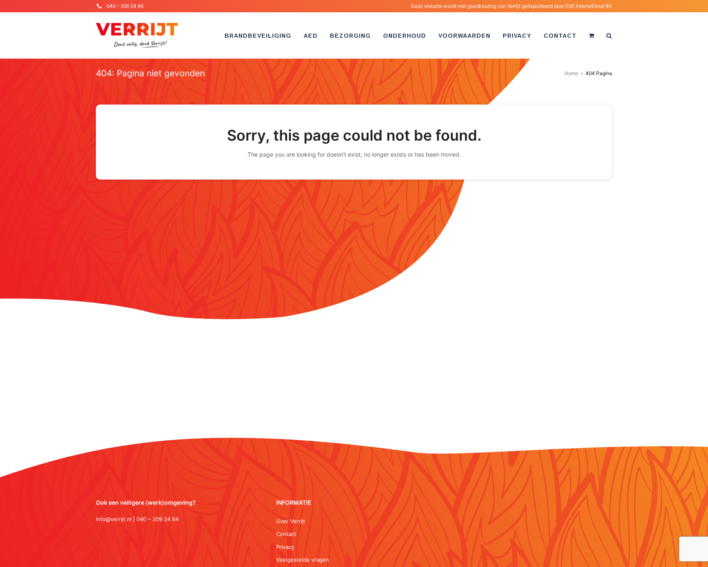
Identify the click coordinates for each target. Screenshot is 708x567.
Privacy (285, 547)
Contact (286, 534)
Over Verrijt (290, 521)
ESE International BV (588, 6)
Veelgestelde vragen (302, 559)
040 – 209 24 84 (125, 6)
